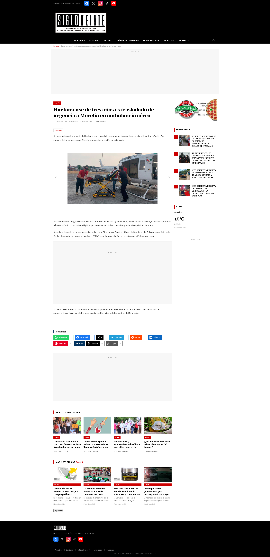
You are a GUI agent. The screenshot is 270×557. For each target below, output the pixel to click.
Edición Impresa (151, 40)
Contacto (184, 40)
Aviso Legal (98, 550)
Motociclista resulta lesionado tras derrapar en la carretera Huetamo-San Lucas (204, 191)
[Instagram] (100, 3)
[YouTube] (113, 3)
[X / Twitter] (93, 3)
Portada (56, 46)
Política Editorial (83, 550)
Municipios (79, 40)
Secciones (94, 40)
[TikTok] (107, 3)
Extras (107, 40)
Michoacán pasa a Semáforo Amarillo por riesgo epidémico (65, 491)
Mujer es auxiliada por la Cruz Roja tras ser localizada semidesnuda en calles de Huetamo (204, 141)
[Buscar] (214, 40)
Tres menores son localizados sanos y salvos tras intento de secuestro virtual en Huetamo (203, 158)
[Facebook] (86, 3)
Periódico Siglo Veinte (126, 553)
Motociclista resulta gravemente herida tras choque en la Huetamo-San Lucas (204, 174)
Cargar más (58, 510)
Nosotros (169, 40)
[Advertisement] (135, 73)
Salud (57, 103)
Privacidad (110, 550)
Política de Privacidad (127, 40)
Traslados (58, 130)
